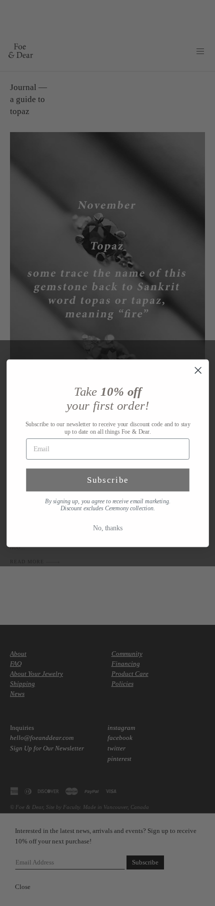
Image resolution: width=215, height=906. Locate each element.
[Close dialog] (198, 370)
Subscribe (107, 480)
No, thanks (107, 527)
